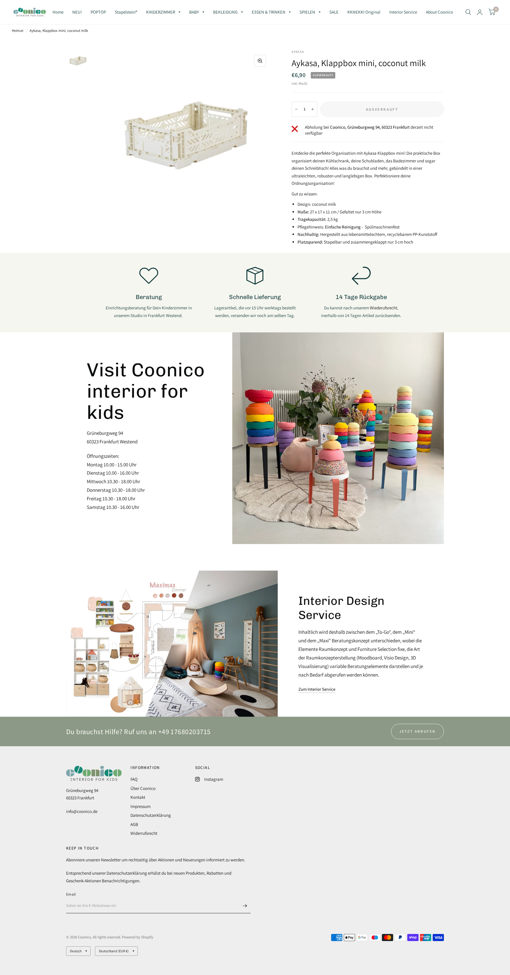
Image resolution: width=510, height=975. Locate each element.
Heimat (17, 30)
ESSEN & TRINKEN (268, 12)
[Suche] (468, 12)
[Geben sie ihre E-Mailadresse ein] (245, 905)
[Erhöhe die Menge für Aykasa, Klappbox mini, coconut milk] (312, 109)
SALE (334, 12)
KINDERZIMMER (160, 12)
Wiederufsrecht (383, 308)
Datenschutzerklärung (150, 815)
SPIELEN (307, 12)
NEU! (77, 12)
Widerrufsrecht (143, 833)
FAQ (134, 779)
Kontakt (137, 797)
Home (58, 12)
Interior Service (403, 12)
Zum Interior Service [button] (316, 689)
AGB (134, 824)
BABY (194, 12)
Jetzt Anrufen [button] (417, 731)
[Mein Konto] (480, 12)
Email (71, 894)
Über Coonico (143, 788)
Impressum (140, 806)
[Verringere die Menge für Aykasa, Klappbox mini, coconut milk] (296, 109)
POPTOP (98, 12)
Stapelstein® (126, 12)
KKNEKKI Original (363, 12)
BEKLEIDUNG (225, 12)
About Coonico (439, 12)
